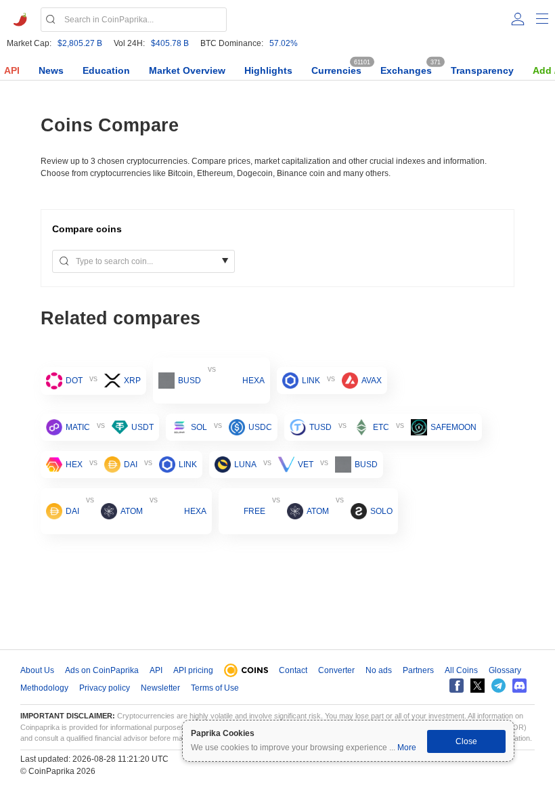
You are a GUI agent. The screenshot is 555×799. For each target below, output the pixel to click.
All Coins (461, 670)
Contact (293, 670)
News (51, 70)
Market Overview (187, 70)
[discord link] (519, 685)
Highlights (268, 70)
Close (466, 741)
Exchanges (406, 70)
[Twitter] (477, 685)
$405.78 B (170, 43)
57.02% (283, 43)
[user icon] (518, 18)
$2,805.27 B (80, 43)
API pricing (193, 670)
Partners (418, 670)
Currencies (336, 70)
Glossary (505, 670)
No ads (378, 670)
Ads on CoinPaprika (102, 670)
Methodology (44, 688)
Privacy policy (104, 688)
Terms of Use (215, 688)
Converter (336, 670)
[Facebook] (456, 685)
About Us (37, 670)
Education (106, 70)
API (12, 70)
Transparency (482, 70)
